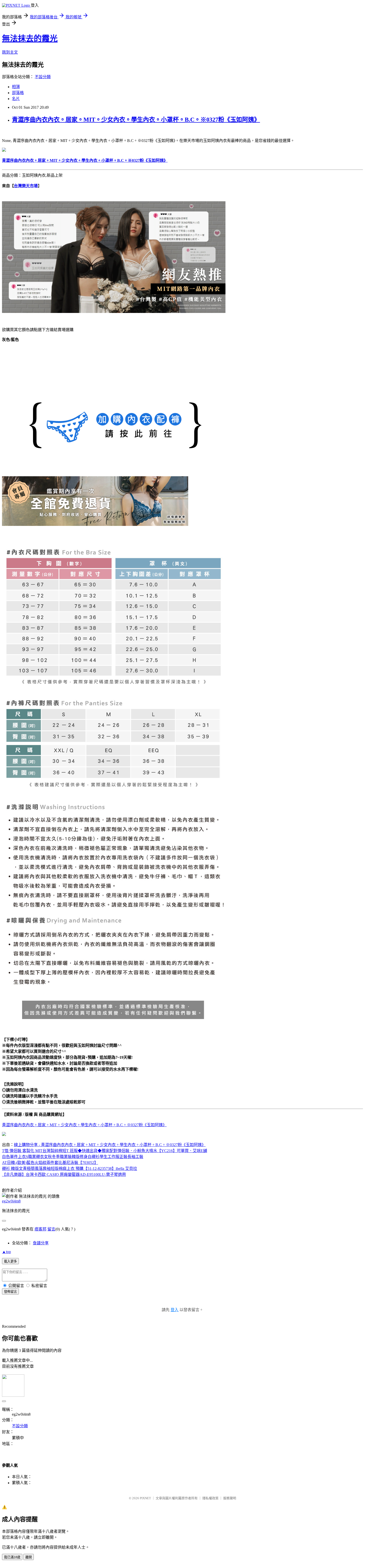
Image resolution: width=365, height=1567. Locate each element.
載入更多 (10, 1261)
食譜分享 (41, 1243)
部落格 (18, 93)
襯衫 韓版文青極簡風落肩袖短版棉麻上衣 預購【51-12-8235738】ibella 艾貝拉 (69, 1168)
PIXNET (145, 1498)
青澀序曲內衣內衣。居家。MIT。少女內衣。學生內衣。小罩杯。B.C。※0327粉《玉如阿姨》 (136, 119)
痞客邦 (40, 1229)
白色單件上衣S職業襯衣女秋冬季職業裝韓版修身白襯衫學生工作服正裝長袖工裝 (72, 1157)
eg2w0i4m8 (11, 1201)
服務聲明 (229, 1498)
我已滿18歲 (12, 1557)
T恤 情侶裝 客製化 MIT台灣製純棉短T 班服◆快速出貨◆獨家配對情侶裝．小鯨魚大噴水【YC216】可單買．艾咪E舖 (104, 1151)
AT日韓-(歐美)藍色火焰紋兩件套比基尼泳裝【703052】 (50, 1162)
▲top (6, 1252)
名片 (16, 99)
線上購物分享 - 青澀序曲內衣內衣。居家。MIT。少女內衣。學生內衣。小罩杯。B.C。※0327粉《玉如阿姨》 (110, 1145)
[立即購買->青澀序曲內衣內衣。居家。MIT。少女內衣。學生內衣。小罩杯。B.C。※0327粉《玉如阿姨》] (4, 150)
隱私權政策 (210, 1498)
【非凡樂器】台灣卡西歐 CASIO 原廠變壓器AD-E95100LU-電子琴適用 (64, 1174)
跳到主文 (10, 52)
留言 (51, 1229)
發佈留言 (10, 1292)
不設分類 (43, 77)
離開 (28, 1557)
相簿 (16, 87)
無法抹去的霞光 (30, 38)
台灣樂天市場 (26, 186)
